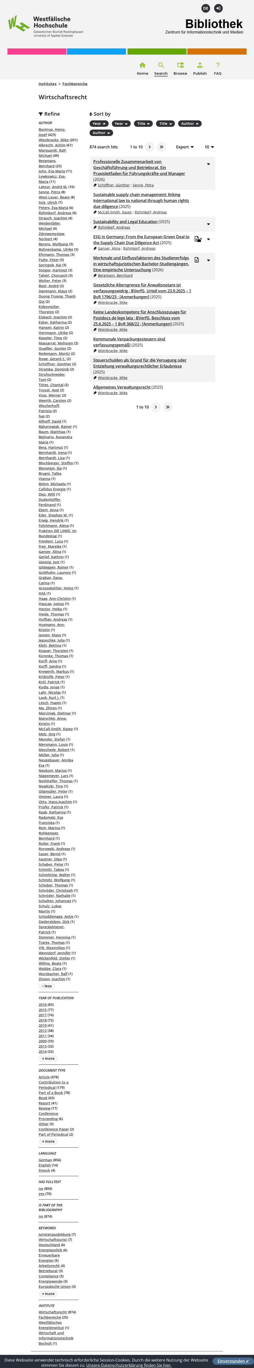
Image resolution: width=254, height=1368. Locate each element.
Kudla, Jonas (49, 687)
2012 (43, 1030)
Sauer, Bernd (50, 854)
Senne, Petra (49, 192)
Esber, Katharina (53, 322)
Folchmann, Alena (54, 525)
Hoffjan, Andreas (53, 619)
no (41, 1188)
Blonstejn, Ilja (50, 468)
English (45, 1165)
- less (47, 986)
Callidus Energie (52, 489)
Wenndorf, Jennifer (55, 953)
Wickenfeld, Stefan (54, 958)
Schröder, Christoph (56, 890)
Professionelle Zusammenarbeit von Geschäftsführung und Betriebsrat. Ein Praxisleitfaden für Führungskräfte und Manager (139, 167)
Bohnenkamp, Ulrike (56, 249)
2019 (43, 1025)
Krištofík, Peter (51, 676)
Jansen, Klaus (50, 635)
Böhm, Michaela (52, 483)
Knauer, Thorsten (53, 650)
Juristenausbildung (55, 1234)
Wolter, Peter (50, 280)
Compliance (49, 1276)
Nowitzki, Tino (51, 786)
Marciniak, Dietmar (55, 713)
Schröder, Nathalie (54, 895)
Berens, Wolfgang (53, 244)
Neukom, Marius (53, 770)
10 (207, 146)
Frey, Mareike (50, 546)
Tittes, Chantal (51, 384)
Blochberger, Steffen (56, 463)
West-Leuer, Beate (54, 197)
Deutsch (205, 8)
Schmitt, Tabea (51, 869)
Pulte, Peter (49, 259)
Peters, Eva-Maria (53, 207)
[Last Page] (161, 147)
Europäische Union (55, 1286)
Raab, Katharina (52, 812)
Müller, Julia (49, 754)
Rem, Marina (49, 827)
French (44, 1170)
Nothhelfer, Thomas (56, 781)
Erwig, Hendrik (51, 520)
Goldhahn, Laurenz (55, 572)
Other (44, 1124)
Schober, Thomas (53, 885)
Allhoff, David (50, 421)
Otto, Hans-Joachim (55, 801)
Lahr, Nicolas (50, 692)
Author (188, 123)
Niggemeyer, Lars (53, 775)
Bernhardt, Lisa (52, 457)
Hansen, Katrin (51, 327)
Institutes (48, 83)
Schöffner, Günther (55, 364)
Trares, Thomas (52, 942)
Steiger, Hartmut (53, 270)
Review (44, 1108)
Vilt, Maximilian (52, 947)
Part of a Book (51, 1092)
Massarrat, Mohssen (56, 343)
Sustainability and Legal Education (125, 221)
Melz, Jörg (47, 734)
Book (43, 1097)
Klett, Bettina (50, 645)
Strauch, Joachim (53, 218)
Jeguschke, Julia (52, 640)
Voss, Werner (50, 395)
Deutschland (49, 1244)
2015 (43, 1009)
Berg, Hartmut (51, 447)
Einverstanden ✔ (233, 1361)
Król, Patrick (49, 682)
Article (44, 1077)
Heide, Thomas (51, 614)
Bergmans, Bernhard (115, 275)
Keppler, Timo (50, 338)
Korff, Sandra (50, 666)
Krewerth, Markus (54, 671)
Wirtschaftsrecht (53, 1312)
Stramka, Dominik (54, 369)
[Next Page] (150, 147)
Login (218, 8)
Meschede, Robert (54, 749)
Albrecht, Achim (52, 145)
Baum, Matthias (52, 431)
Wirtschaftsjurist (53, 1239)
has (42, 416)
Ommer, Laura (51, 796)
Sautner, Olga (50, 859)
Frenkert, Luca (51, 541)
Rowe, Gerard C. (52, 358)
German (45, 1160)
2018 (43, 1020)
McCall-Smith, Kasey (56, 728)
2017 (43, 1015)
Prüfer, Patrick (51, 807)
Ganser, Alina (50, 551)
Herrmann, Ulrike (53, 332)
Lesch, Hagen (50, 702)
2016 (43, 1004)
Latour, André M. (53, 186)
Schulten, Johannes (55, 900)
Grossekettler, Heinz (56, 588)
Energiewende (51, 1281)
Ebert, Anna (49, 510)
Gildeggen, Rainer (53, 567)
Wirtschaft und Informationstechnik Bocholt (56, 1338)
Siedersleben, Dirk (54, 921)
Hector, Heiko (50, 609)
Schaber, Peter (51, 864)
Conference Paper (54, 1129)
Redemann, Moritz (54, 353)
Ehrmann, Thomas (54, 254)
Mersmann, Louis (53, 744)
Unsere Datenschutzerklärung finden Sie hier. (129, 1365)
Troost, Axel (49, 390)
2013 (43, 1046)
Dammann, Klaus (53, 291)
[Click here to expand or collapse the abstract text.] (209, 164)
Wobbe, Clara (50, 968)
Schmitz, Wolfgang (54, 880)
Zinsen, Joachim (52, 979)
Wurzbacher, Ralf (53, 973)
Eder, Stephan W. (53, 515)
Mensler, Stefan (52, 739)
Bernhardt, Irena (53, 452)
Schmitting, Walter (54, 874)
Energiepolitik (50, 1250)
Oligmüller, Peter (53, 791)
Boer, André (49, 285)
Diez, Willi (47, 494)
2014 (43, 1051)
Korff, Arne (48, 661)
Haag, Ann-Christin (55, 598)
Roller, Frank (49, 843)
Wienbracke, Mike (54, 139)
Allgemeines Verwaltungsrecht (122, 387)
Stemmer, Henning (54, 937)
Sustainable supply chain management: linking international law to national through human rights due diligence (141, 200)
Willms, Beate (50, 963)
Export (182, 146)
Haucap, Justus (51, 603)
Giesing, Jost (49, 562)
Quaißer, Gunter (52, 348)
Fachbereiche (75, 83)
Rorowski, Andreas (54, 848)
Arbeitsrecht (49, 1265)
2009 (43, 1041)
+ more (48, 1058)
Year (97, 123)
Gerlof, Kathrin (51, 556)
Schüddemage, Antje (56, 916)
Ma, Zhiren (48, 708)
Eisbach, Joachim (53, 317)
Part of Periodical (53, 1134)
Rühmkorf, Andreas (55, 212)
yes (41, 1193)
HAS (42, 593)
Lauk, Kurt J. (49, 697)
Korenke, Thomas (53, 655)
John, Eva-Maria (52, 171)
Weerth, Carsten (52, 400)
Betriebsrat (48, 1270)
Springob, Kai (50, 265)
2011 (43, 1035)
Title (141, 123)
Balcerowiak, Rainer (55, 426)
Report (44, 1103)
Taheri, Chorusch (53, 275)
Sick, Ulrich (48, 202)
